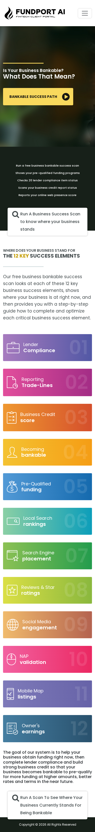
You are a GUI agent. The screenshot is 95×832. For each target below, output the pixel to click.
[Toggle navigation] (85, 13)
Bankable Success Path (33, 96)
